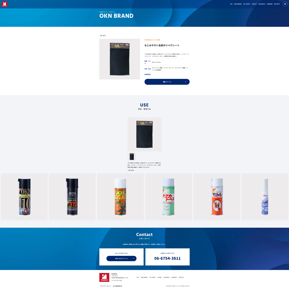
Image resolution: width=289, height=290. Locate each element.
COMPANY (270, 4)
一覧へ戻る (102, 35)
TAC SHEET (246, 4)
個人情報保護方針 (117, 286)
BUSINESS (262, 4)
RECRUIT (277, 4)
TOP (231, 4)
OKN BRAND (238, 4)
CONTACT (181, 277)
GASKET (254, 4)
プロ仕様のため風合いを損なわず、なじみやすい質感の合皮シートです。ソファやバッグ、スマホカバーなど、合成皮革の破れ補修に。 (166, 55)
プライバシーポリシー (105, 286)
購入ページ (167, 82)
